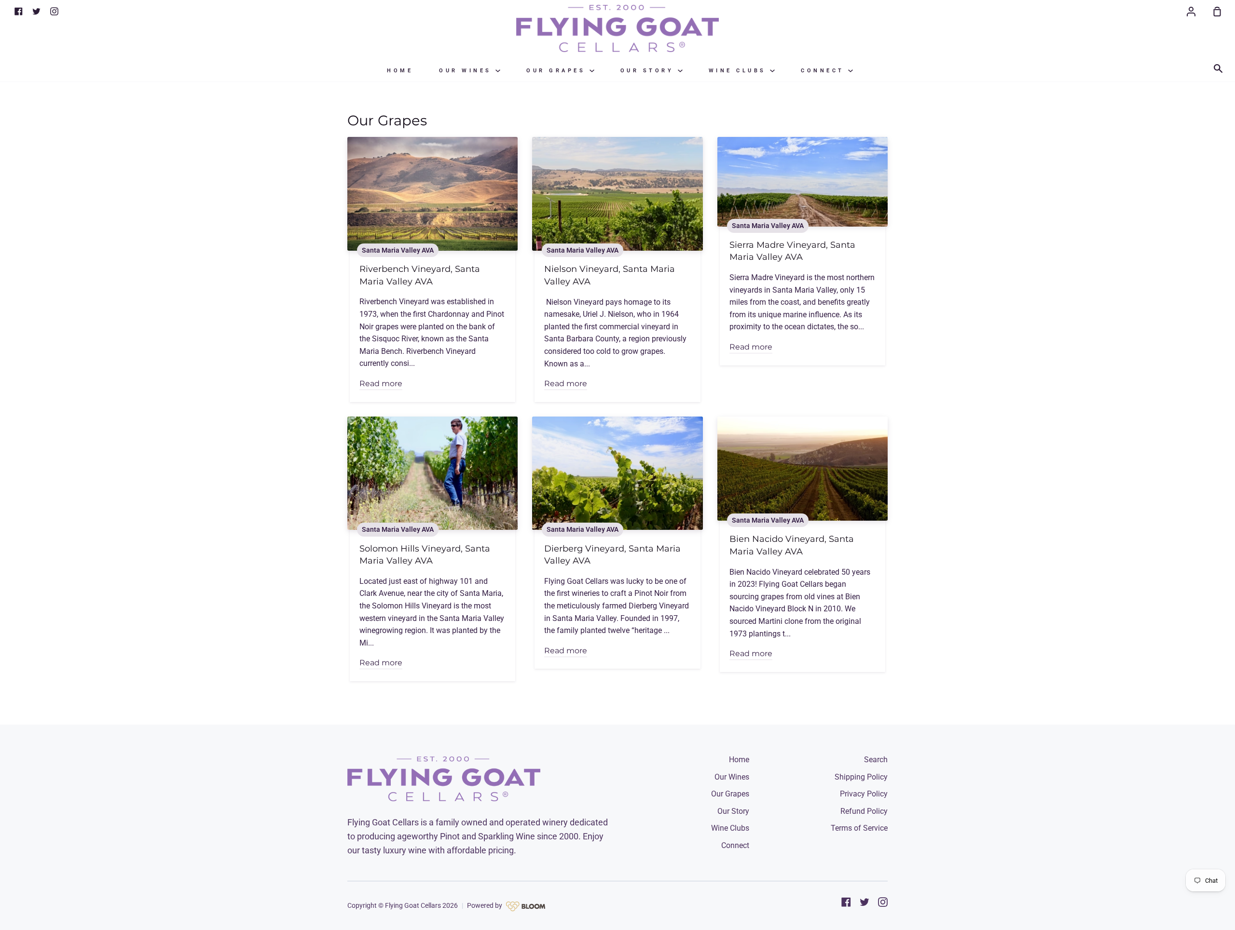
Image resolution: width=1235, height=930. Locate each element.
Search (876, 759)
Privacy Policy (864, 793)
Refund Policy (864, 811)
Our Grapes (558, 70)
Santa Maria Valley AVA (398, 250)
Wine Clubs (739, 70)
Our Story (649, 70)
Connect (824, 70)
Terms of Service (859, 828)
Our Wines (467, 70)
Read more (380, 383)
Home (400, 70)
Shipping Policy (861, 777)
